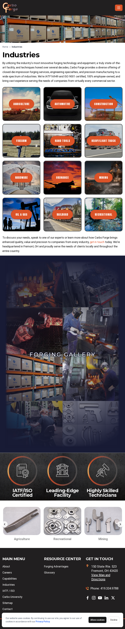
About (6, 566)
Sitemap (7, 603)
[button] (5, 524)
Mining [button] (103, 178)
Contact (7, 609)
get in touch (97, 242)
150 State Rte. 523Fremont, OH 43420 (104, 573)
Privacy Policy (43, 621)
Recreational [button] (103, 214)
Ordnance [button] (62, 178)
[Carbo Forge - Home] (58, 7)
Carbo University (12, 596)
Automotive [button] (62, 104)
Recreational (22, 539)
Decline (113, 620)
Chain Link (104, 539)
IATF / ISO (8, 590)
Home (5, 47)
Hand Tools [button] (62, 141)
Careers (7, 572)
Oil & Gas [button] (21, 214)
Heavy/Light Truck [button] (103, 141)
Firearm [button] (21, 141)
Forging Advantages (56, 566)
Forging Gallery (62, 354)
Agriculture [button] (21, 104)
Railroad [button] (62, 214)
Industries (8, 584)
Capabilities (9, 578)
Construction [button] (103, 104)
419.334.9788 (109, 588)
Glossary (49, 572)
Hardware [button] (21, 178)
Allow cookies (97, 620)
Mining (63, 539)
